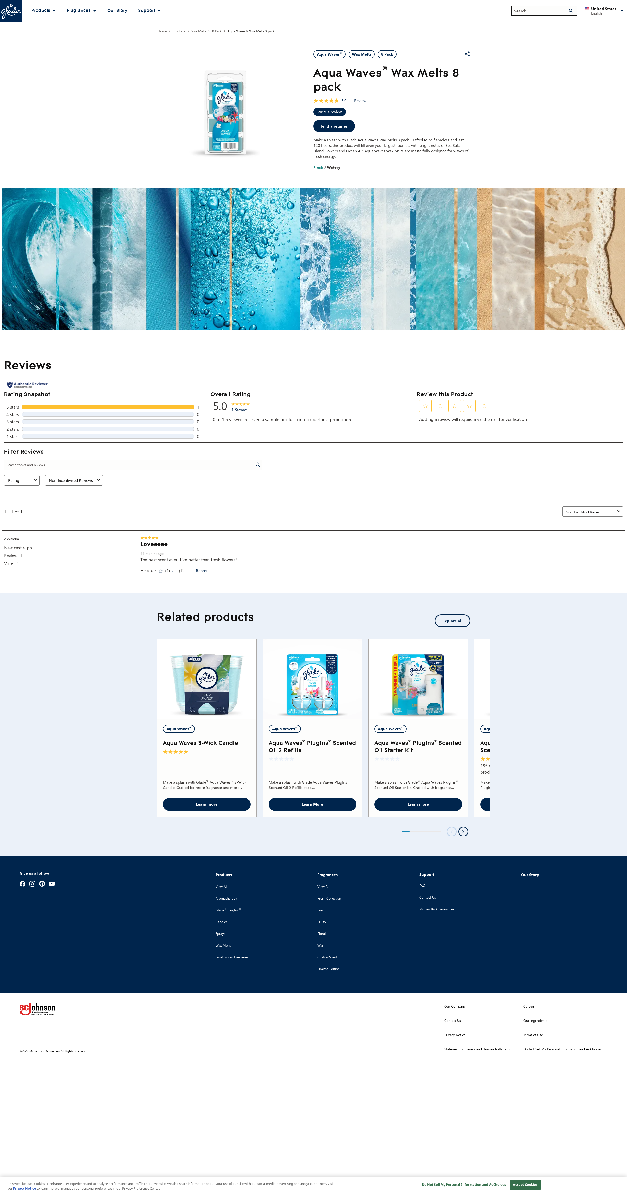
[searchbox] (541, 10)
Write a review (329, 111)
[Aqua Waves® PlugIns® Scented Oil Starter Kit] (418, 679)
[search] (571, 11)
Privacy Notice (24, 1188)
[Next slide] (463, 831)
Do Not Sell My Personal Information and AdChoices (464, 1184)
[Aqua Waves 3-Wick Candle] (206, 679)
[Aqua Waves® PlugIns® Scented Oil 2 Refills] (312, 679)
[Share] (467, 54)
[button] (605, 11)
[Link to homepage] (11, 11)
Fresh (318, 167)
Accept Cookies (525, 1184)
